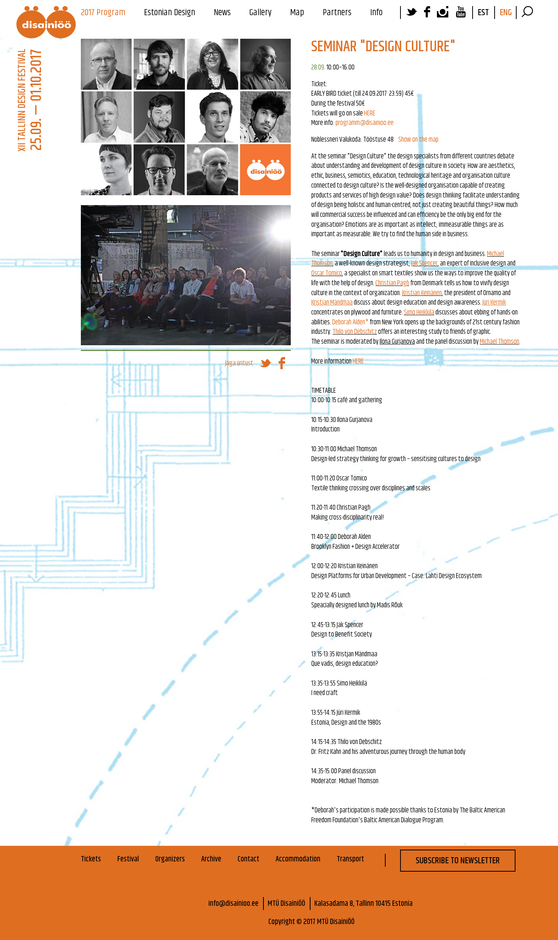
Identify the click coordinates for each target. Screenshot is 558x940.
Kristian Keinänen (422, 293)
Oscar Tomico (326, 273)
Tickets (91, 859)
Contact (248, 859)
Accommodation (298, 859)
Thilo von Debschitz (355, 332)
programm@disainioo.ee (365, 123)
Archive (211, 859)
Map (297, 12)
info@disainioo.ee (233, 904)
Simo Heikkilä (419, 312)
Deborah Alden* (350, 322)
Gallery (260, 12)
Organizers (170, 859)
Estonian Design (169, 12)
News (222, 12)
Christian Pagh (392, 283)
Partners (337, 12)
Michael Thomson (499, 342)
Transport (350, 859)
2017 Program (103, 12)
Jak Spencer (424, 263)
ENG (506, 12)
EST (483, 12)
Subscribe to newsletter (458, 860)
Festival (128, 859)
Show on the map (418, 139)
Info (376, 12)
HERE (369, 113)
